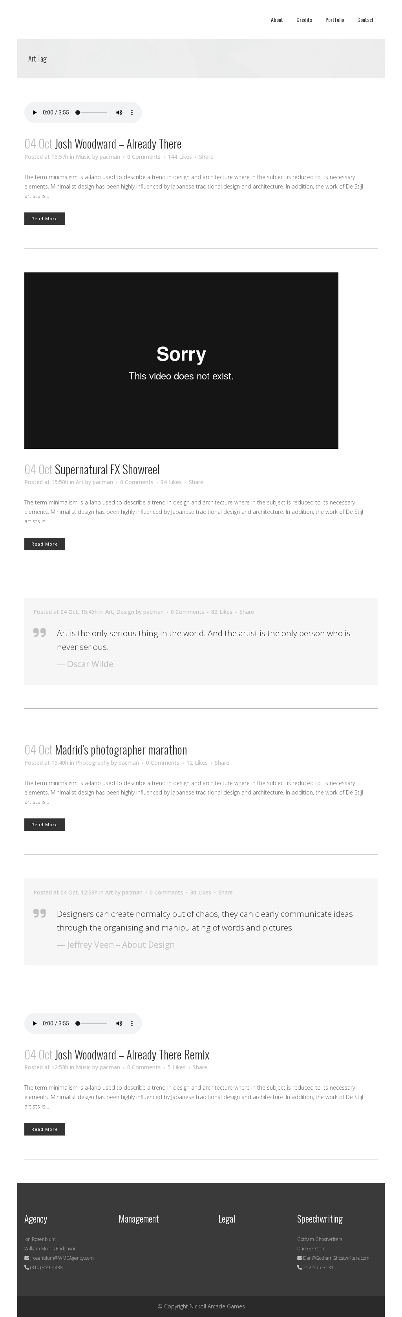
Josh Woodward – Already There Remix (132, 1054)
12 (197, 763)
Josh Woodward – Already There (118, 143)
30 (200, 892)
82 (221, 612)
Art (80, 482)
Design (125, 611)
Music (83, 156)
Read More (44, 218)
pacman (110, 156)
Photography (93, 762)
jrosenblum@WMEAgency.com (61, 1258)
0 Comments (144, 156)
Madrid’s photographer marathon (121, 749)
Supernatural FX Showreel (107, 469)
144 (180, 157)
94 (171, 482)
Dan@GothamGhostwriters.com (336, 1258)
